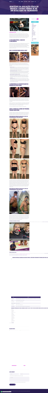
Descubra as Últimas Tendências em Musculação (14, 366)
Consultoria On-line (34, 26)
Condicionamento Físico (14, 365)
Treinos (32, 40)
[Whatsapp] (1, 391)
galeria (24, 365)
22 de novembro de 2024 (19, 32)
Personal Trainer (33, 33)
